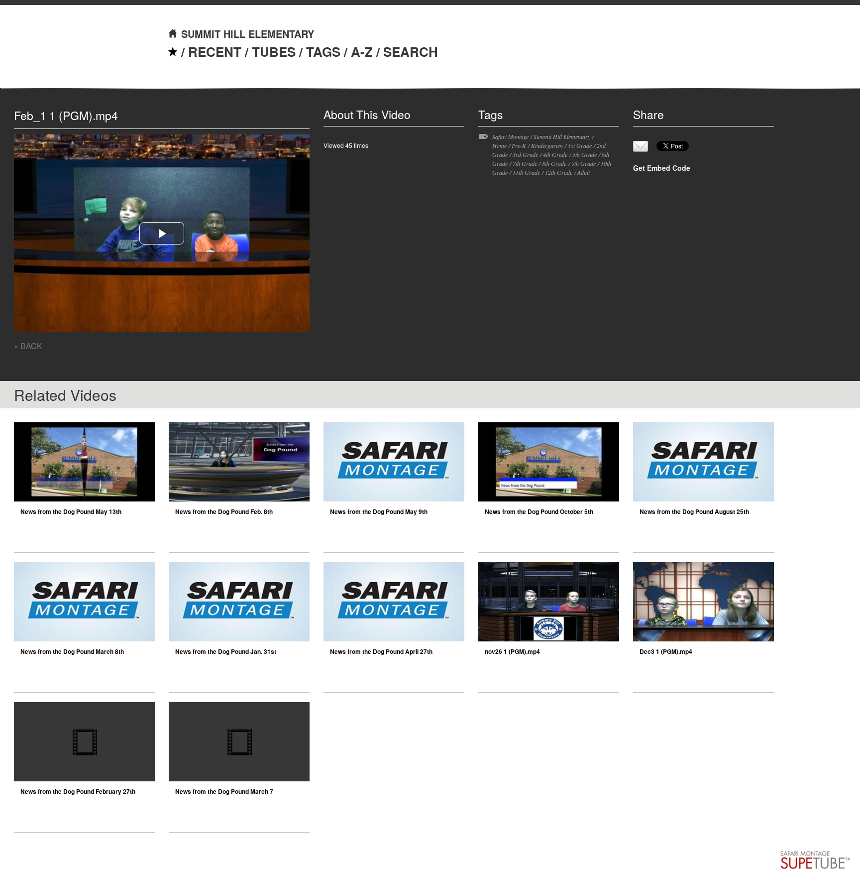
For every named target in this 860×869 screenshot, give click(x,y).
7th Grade (525, 163)
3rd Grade (525, 154)
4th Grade (555, 154)
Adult (583, 172)
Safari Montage (510, 136)
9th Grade (583, 163)
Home (499, 145)
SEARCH (410, 51)
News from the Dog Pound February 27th (77, 791)
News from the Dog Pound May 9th (379, 511)
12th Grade (558, 172)
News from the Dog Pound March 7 (224, 791)
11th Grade (526, 172)
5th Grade (584, 154)
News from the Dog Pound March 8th (72, 651)
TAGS (323, 51)
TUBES (274, 51)
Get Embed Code (661, 168)
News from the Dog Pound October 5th (539, 511)
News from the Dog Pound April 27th (381, 651)
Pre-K (519, 145)
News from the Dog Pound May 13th (70, 511)
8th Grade (554, 163)
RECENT (214, 51)
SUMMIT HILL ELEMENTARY (247, 33)
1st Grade (580, 145)
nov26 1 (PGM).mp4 (512, 651)
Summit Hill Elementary (562, 136)
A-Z (362, 51)
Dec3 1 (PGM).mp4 (666, 651)
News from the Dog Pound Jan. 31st (225, 651)
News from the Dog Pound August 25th (694, 511)
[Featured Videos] (173, 51)
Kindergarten (547, 145)
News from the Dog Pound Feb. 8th (224, 511)
